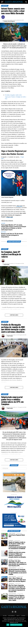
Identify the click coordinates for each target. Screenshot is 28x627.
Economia (23, 615)
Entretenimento (11, 615)
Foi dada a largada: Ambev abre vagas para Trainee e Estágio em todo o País (15, 97)
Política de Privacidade (16, 624)
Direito (18, 615)
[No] (26, 621)
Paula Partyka (6, 264)
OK (8, 624)
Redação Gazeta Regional (9, 21)
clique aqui (19, 206)
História (4, 615)
